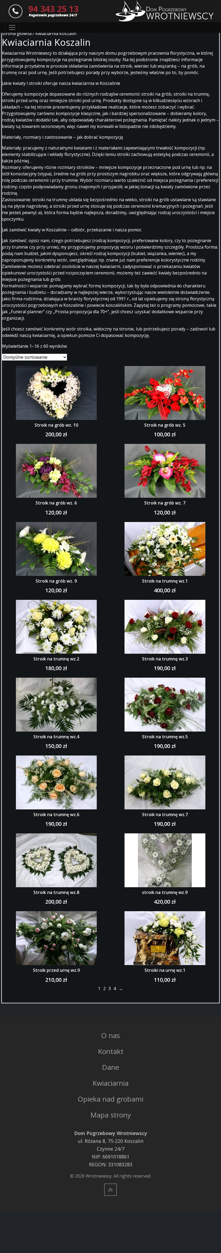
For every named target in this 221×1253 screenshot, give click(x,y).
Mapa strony (110, 1115)
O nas (110, 1035)
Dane (110, 1067)
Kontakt (110, 1051)
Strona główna (17, 33)
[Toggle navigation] (12, 27)
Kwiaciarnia (110, 1083)
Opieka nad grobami (110, 1099)
